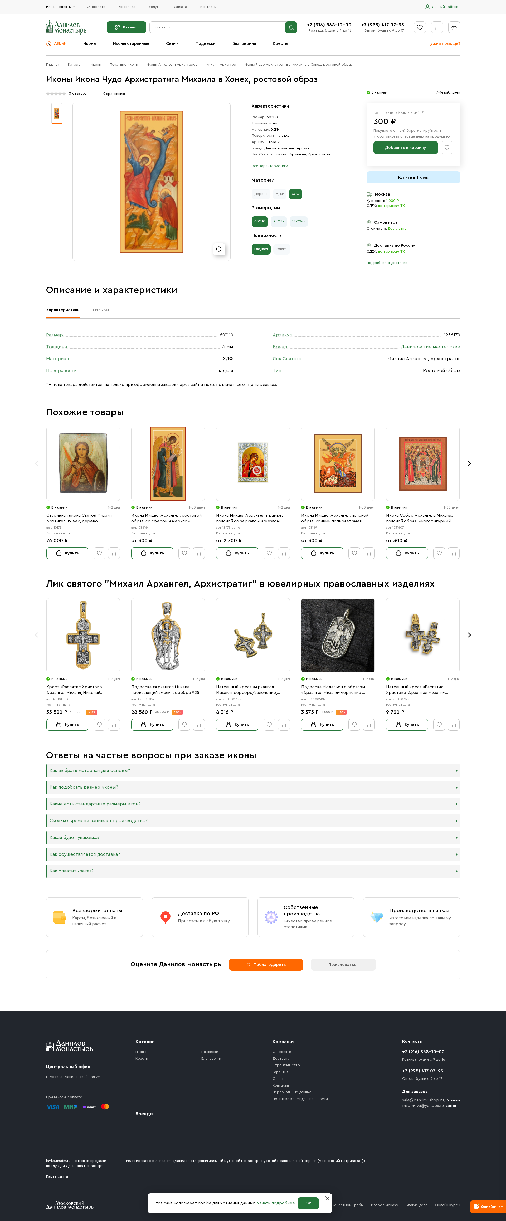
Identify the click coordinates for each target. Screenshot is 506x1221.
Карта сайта (57, 1176)
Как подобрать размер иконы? (84, 787)
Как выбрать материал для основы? (90, 770)
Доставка (127, 7)
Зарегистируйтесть (424, 131)
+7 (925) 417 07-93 (382, 24)
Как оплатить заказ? (72, 871)
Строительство (286, 1065)
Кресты (280, 43)
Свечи (172, 43)
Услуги (155, 7)
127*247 (298, 221)
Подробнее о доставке (387, 263)
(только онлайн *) (411, 112)
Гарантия (280, 1072)
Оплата (180, 7)
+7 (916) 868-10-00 (329, 24)
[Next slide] (469, 463)
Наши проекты (58, 7)
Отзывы (101, 310)
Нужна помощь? (443, 43)
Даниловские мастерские (287, 148)
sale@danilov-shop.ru (423, 1100)
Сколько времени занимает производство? (99, 820)
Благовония (244, 43)
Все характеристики (270, 166)
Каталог (130, 27)
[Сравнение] (437, 27)
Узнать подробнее (276, 1203)
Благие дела (416, 1205)
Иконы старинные (131, 43)
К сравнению (114, 94)
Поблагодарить (270, 965)
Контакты (208, 7)
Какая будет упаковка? (75, 837)
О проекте (96, 7)
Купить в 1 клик (413, 177)
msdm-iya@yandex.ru (423, 1105)
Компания (284, 1041)
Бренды (144, 1113)
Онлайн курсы (447, 1205)
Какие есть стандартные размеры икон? (95, 804)
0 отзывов (78, 93)
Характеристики (63, 310)
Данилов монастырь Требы (339, 1205)
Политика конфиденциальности (300, 1099)
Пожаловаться (343, 965)
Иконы (89, 43)
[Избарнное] (420, 27)
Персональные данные (292, 1092)
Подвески (206, 43)
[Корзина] (454, 27)
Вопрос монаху (384, 1205)
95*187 (278, 221)
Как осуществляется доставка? (85, 854)
